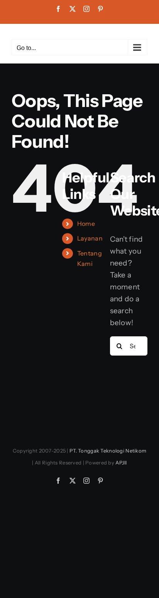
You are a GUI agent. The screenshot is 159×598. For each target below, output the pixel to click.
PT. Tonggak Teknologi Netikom (107, 451)
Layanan (90, 238)
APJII (121, 462)
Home (86, 223)
